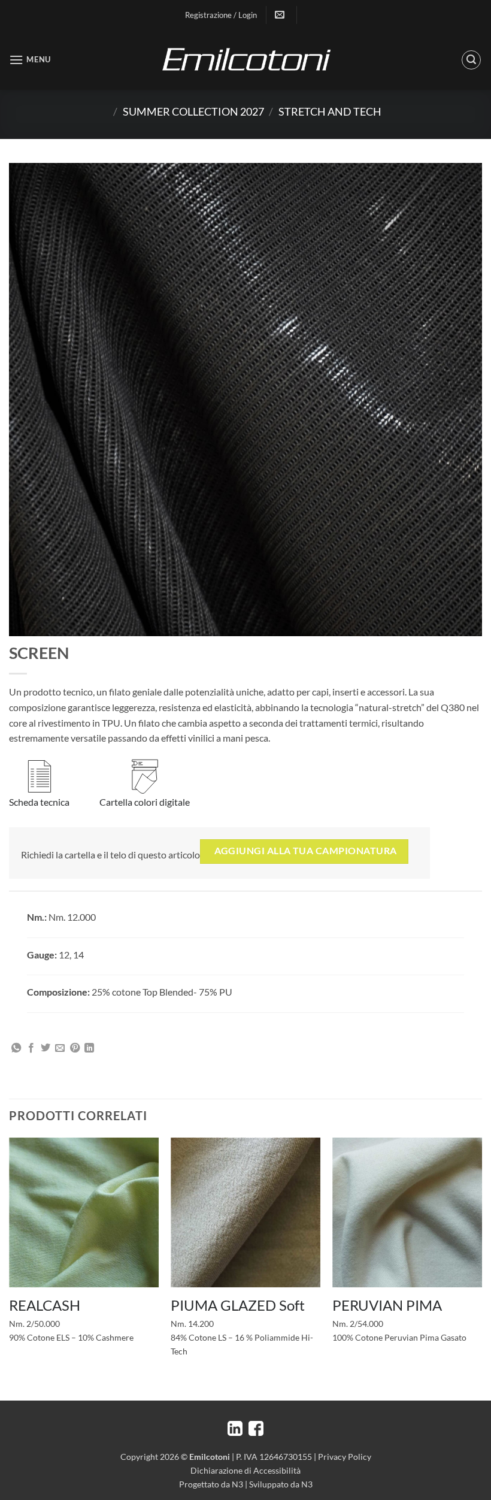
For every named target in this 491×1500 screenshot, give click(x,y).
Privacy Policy (344, 1456)
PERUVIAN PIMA (387, 1305)
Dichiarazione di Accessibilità (245, 1470)
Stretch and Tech (329, 111)
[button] (30, 59)
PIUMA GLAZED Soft (238, 1305)
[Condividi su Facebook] (31, 1048)
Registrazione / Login (221, 15)
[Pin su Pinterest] (75, 1048)
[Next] (481, 1267)
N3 (237, 1484)
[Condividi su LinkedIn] (89, 1048)
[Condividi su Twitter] (45, 1048)
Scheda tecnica (39, 802)
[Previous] (10, 1267)
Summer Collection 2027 (193, 111)
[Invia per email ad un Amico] (60, 1048)
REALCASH (44, 1305)
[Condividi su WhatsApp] (16, 1048)
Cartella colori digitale (144, 802)
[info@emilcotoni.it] (281, 14)
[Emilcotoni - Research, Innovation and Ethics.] (245, 60)
